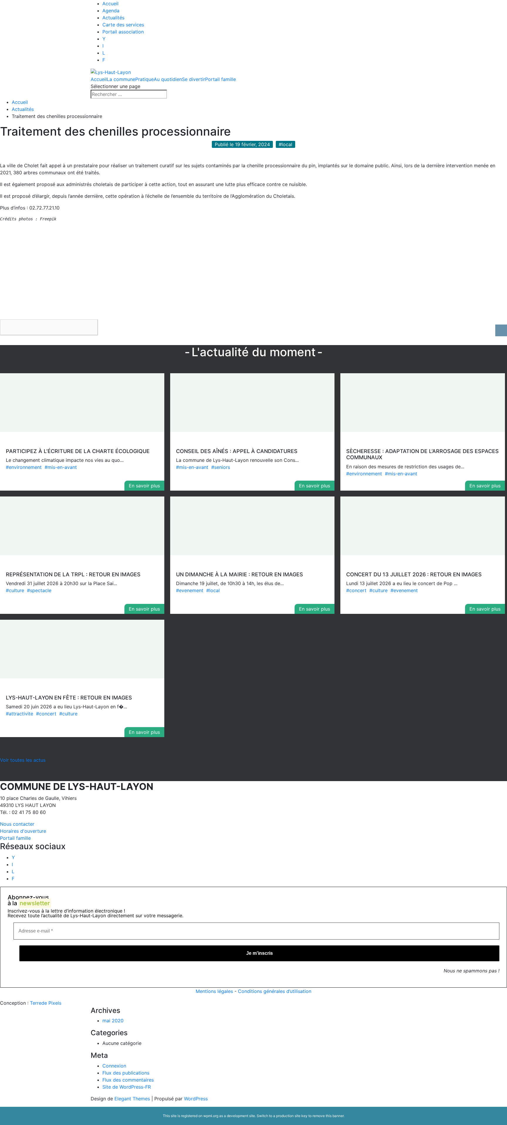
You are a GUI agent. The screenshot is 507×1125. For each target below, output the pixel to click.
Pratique (144, 79)
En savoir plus (144, 486)
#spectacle (39, 590)
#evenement (189, 590)
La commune (121, 79)
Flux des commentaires (128, 1080)
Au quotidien (168, 79)
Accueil (110, 3)
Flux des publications (125, 1073)
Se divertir (193, 79)
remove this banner (328, 1116)
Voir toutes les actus (22, 760)
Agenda (110, 10)
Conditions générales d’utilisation (274, 991)
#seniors (220, 467)
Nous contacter (17, 824)
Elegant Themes (132, 1099)
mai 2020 (113, 1020)
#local (213, 590)
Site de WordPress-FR (126, 1087)
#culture (15, 590)
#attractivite (19, 714)
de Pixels (45, 1003)
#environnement (24, 467)
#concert (356, 590)
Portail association (123, 32)
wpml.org (210, 1116)
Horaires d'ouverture (23, 831)
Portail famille (220, 79)
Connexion (114, 1066)
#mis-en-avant (61, 467)
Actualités (113, 18)
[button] (49, 327)
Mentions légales (214, 991)
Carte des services (123, 25)
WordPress (196, 1099)
